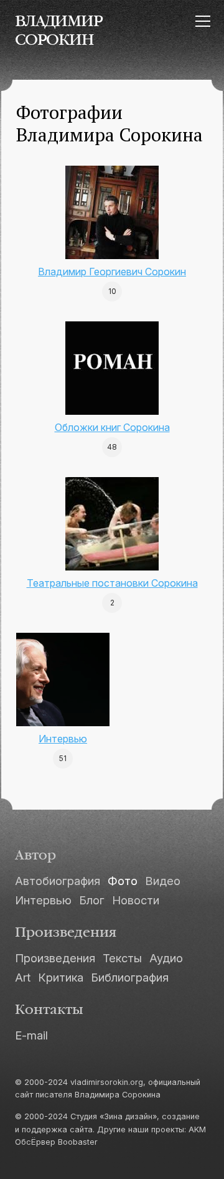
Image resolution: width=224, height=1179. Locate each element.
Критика (60, 977)
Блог (92, 900)
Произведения (55, 958)
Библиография (130, 977)
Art (22, 977)
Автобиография (57, 881)
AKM (197, 1129)
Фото (123, 881)
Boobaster (78, 1142)
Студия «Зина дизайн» (113, 1116)
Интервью (63, 738)
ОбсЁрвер (35, 1142)
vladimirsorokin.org (106, 1082)
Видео (162, 881)
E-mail (31, 1035)
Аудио (166, 958)
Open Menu (202, 21)
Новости (135, 900)
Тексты (122, 958)
